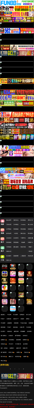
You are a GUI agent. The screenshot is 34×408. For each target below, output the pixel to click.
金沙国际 (25, 344)
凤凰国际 (16, 323)
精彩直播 (3, 327)
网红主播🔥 (4, 360)
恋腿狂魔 (30, 238)
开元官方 (11, 344)
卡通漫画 (8, 247)
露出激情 (16, 247)
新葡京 (27, 319)
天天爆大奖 (18, 344)
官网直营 (22, 314)
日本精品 (16, 224)
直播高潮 (31, 323)
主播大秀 (22, 327)
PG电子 (3, 319)
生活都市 (8, 256)
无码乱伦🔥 (4, 344)
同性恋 (30, 251)
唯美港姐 (23, 229)
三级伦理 (8, 224)
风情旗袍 (8, 242)
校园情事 (16, 256)
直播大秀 (25, 348)
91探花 (16, 233)
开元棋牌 (15, 314)
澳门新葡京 (4, 335)
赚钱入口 (11, 356)
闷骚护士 (30, 242)
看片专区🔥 (4, 356)
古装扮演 (8, 238)
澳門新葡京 (18, 335)
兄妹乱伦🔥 (27, 352)
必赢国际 (9, 323)
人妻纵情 (23, 256)
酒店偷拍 (15, 327)
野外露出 (30, 233)
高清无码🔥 (18, 356)
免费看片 (12, 348)
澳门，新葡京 (4, 348)
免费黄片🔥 (26, 340)
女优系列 (16, 238)
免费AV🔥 (26, 356)
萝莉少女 (30, 220)
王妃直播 (28, 327)
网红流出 (23, 233)
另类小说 (8, 260)
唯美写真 (23, 247)
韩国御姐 (16, 229)
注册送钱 (9, 319)
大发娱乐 (10, 335)
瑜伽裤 (23, 242)
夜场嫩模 (22, 331)
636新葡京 (11, 340)
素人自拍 (30, 224)
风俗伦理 (30, 256)
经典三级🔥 (11, 352)
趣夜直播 (16, 331)
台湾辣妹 (8, 229)
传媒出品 (8, 251)
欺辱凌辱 (8, 233)
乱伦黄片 (3, 331)
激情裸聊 (18, 340)
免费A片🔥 (19, 352)
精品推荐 (8, 220)
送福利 (22, 319)
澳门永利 (28, 314)
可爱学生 (23, 238)
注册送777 (16, 319)
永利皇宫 (25, 335)
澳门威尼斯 (4, 352)
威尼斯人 (3, 314)
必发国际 (29, 331)
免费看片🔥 (4, 340)
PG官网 (9, 314)
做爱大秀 (18, 348)
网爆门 (30, 247)
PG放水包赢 (23, 323)
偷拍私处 (9, 331)
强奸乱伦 (16, 220)
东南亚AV (30, 229)
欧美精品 (23, 220)
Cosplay (23, 224)
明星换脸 (16, 242)
